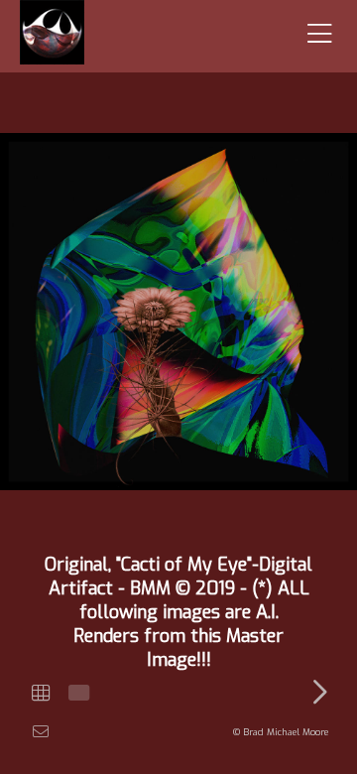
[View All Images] (41, 693)
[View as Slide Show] (77, 693)
